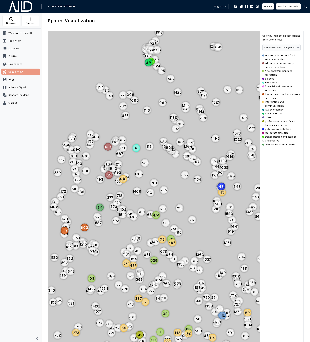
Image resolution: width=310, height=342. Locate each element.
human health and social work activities (282, 96)
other (268, 117)
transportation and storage (280, 136)
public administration (278, 129)
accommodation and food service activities (280, 57)
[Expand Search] (303, 6)
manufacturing (274, 113)
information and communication (274, 103)
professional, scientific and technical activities (281, 123)
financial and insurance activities (278, 88)
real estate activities (277, 132)
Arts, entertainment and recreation (279, 72)
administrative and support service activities (281, 65)
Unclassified (272, 140)
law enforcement (274, 109)
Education (271, 82)
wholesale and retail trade (280, 144)
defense (269, 78)
